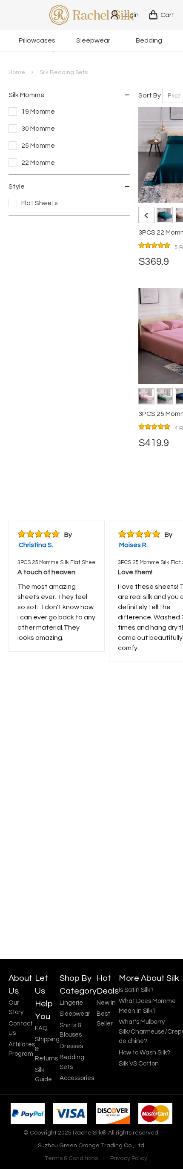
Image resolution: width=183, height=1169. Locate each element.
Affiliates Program (22, 1049)
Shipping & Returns (47, 1049)
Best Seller (105, 1019)
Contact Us (21, 1028)
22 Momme (38, 162)
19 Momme (38, 111)
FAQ (41, 1028)
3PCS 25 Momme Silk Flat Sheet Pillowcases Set (56, 562)
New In (106, 1003)
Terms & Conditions (71, 1158)
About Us (20, 984)
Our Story (16, 1008)
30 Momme (38, 128)
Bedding (149, 40)
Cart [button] (167, 14)
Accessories (77, 1078)
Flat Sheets (39, 203)
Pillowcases (37, 40)
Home (17, 72)
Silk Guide (43, 1075)
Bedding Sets (72, 1062)
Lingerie (71, 1003)
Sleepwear (93, 40)
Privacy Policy (128, 1158)
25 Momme (38, 145)
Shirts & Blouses (71, 1030)
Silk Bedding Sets (64, 72)
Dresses (71, 1046)
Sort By (149, 95)
